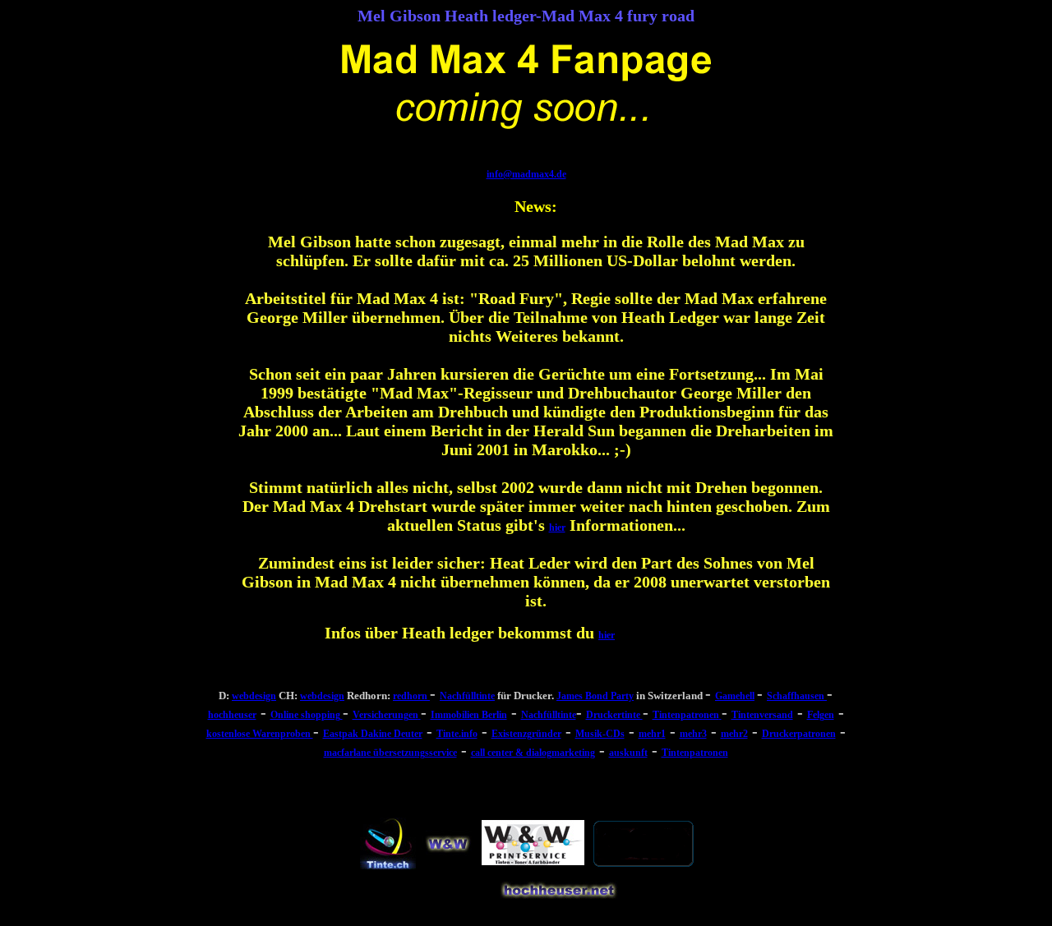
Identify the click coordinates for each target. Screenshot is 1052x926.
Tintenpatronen (686, 715)
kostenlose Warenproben (259, 733)
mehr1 (652, 733)
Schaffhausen (797, 696)
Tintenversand (762, 715)
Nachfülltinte (467, 696)
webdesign (254, 696)
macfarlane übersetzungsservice (390, 752)
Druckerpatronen (799, 733)
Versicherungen (385, 715)
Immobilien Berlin (469, 715)
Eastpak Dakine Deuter (372, 733)
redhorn (411, 696)
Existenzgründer (526, 733)
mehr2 (734, 733)
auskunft (628, 752)
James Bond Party (595, 696)
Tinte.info (457, 733)
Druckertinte (614, 715)
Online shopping (306, 715)
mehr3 (693, 733)
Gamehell (734, 696)
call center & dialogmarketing (533, 752)
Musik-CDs (600, 733)
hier (557, 527)
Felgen (820, 715)
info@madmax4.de (526, 174)
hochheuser (232, 715)
